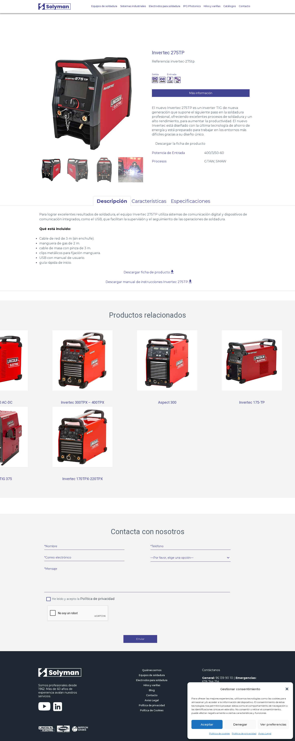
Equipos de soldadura (104, 6)
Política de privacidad (244, 733)
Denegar (240, 724)
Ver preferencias (273, 724)
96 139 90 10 (224, 678)
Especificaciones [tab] (190, 201)
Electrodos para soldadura (164, 6)
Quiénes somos (151, 670)
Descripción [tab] (112, 201)
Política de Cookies (151, 710)
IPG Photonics (192, 6)
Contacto (244, 6)
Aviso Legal (264, 733)
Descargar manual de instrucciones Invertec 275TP (147, 282)
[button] (287, 689)
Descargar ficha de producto (147, 272)
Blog (152, 690)
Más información (200, 93)
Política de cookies (219, 733)
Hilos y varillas (212, 6)
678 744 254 (210, 681)
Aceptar (207, 724)
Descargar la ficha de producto (180, 144)
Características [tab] (149, 201)
